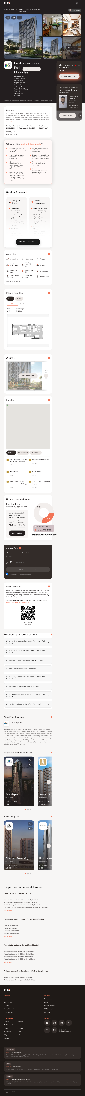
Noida (19, 1032)
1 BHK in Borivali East (11, 926)
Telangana (7, 1038)
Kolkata (6, 1021)
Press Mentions (49, 1005)
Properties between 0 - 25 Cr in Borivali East (19, 959)
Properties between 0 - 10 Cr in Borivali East (19, 951)
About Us (7, 999)
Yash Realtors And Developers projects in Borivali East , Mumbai (26, 907)
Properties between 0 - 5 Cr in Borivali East (18, 956)
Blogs (46, 1002)
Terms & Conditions (10, 1009)
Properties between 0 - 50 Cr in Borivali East (19, 954)
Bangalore (7, 1032)
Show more (8, 910)
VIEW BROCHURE (28, 376)
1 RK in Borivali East (10, 928)
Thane (6, 1028)
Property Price (11, 521)
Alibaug (20, 1028)
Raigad (20, 1035)
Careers (6, 1005)
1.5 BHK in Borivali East (11, 931)
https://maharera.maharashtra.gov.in (19, 602)
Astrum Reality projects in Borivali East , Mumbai (20, 902)
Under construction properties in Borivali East (19, 980)
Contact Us (8, 1002)
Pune (19, 1025)
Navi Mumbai (8, 1025)
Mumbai (20, 1021)
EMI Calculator (49, 1009)
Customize (17, 533)
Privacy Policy (8, 1012)
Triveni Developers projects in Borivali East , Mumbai (22, 905)
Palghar (6, 1035)
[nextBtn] (46, 376)
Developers (48, 999)
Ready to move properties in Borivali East (18, 977)
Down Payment (21, 521)
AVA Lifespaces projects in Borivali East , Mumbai (21, 900)
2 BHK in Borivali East (11, 933)
